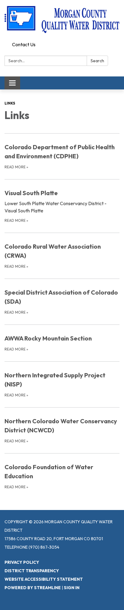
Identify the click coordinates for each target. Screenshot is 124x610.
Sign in (71, 587)
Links (10, 103)
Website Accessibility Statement (44, 579)
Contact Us (24, 44)
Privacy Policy (22, 562)
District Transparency (32, 570)
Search (97, 60)
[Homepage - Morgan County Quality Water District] (62, 19)
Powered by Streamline (33, 587)
